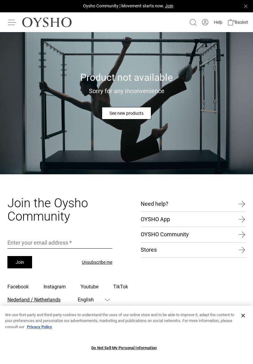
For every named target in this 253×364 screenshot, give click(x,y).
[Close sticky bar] (245, 6)
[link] (205, 22)
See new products (126, 113)
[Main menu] (12, 22)
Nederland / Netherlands (33, 300)
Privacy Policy (39, 327)
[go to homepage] (47, 22)
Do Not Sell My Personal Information (124, 347)
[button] (237, 22)
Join (20, 262)
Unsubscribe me (97, 262)
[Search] (193, 22)
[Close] (243, 315)
